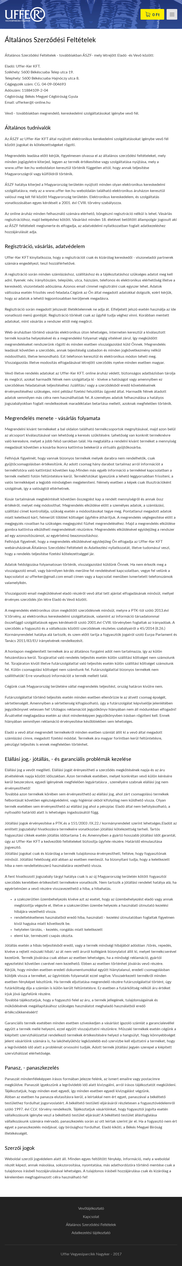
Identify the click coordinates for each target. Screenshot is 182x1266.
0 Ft (155, 15)
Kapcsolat (91, 1217)
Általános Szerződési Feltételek (91, 1225)
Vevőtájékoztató (91, 1208)
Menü (172, 14)
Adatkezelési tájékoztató (91, 1233)
